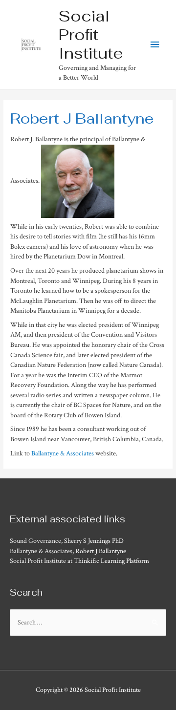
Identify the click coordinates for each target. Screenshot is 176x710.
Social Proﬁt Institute (91, 35)
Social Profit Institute (38, 561)
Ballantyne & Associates (62, 453)
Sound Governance (35, 541)
